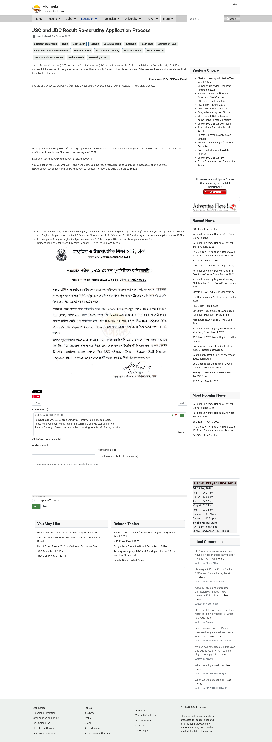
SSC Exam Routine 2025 (211, 101)
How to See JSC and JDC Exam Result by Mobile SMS (67, 532)
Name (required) (107, 449)
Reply (181, 432)
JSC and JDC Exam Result (52, 556)
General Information (44, 712)
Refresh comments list (48, 439)
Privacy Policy (143, 720)
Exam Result (79, 44)
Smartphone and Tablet (46, 718)
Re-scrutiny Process (99, 57)
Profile (87, 718)
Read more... (217, 558)
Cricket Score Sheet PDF (211, 157)
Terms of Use (56, 500)
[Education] (95, 19)
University (131, 18)
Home (38, 18)
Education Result (82, 50)
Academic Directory (44, 733)
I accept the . (50, 500)
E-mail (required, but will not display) (118, 456)
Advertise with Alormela (97, 733)
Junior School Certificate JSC (49, 57)
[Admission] (118, 19)
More (166, 18)
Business (89, 712)
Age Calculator (41, 723)
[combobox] (205, 18)
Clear (44, 506)
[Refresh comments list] (47, 409)
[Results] (59, 19)
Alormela (50, 6)
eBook (87, 723)
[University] (139, 19)
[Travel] (156, 19)
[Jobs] (74, 19)
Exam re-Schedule (133, 50)
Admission (109, 18)
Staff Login (141, 730)
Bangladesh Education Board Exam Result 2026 (140, 546)
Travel (150, 18)
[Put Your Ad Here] (215, 207)
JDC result (131, 44)
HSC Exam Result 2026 (126, 541)
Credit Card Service (43, 728)
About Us (140, 710)
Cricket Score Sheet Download (214, 123)
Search (233, 18)
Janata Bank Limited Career (129, 560)
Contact (139, 725)
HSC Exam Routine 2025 (211, 104)
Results (52, 18)
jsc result (94, 44)
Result (65, 44)
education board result (45, 44)
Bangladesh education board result (51, 50)
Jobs (69, 18)
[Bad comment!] (176, 415)
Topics (88, 707)
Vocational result (112, 44)
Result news (147, 44)
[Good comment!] (173, 415)
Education (87, 18)
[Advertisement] (109, 118)
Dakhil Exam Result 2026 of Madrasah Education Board (68, 546)
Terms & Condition (145, 715)
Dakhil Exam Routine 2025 (212, 108)
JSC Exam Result (155, 50)
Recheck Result (76, 57)
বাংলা (235, 4)
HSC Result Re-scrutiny (107, 50)
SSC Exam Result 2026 (50, 551)
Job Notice (39, 707)
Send (36, 506)
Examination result (167, 44)
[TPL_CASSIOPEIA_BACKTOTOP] (266, 736)
